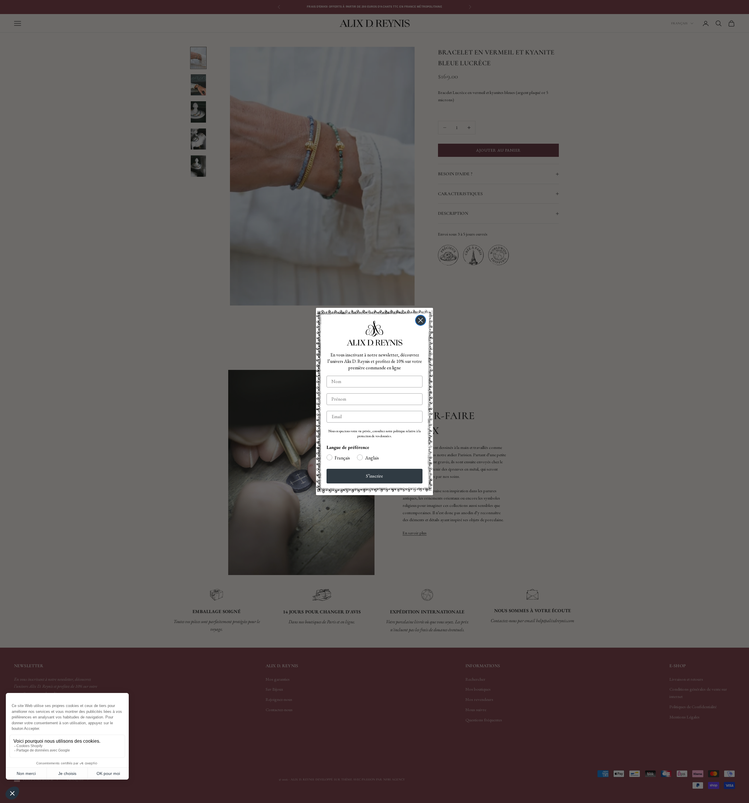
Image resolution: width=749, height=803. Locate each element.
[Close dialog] (420, 320)
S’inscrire (374, 476)
